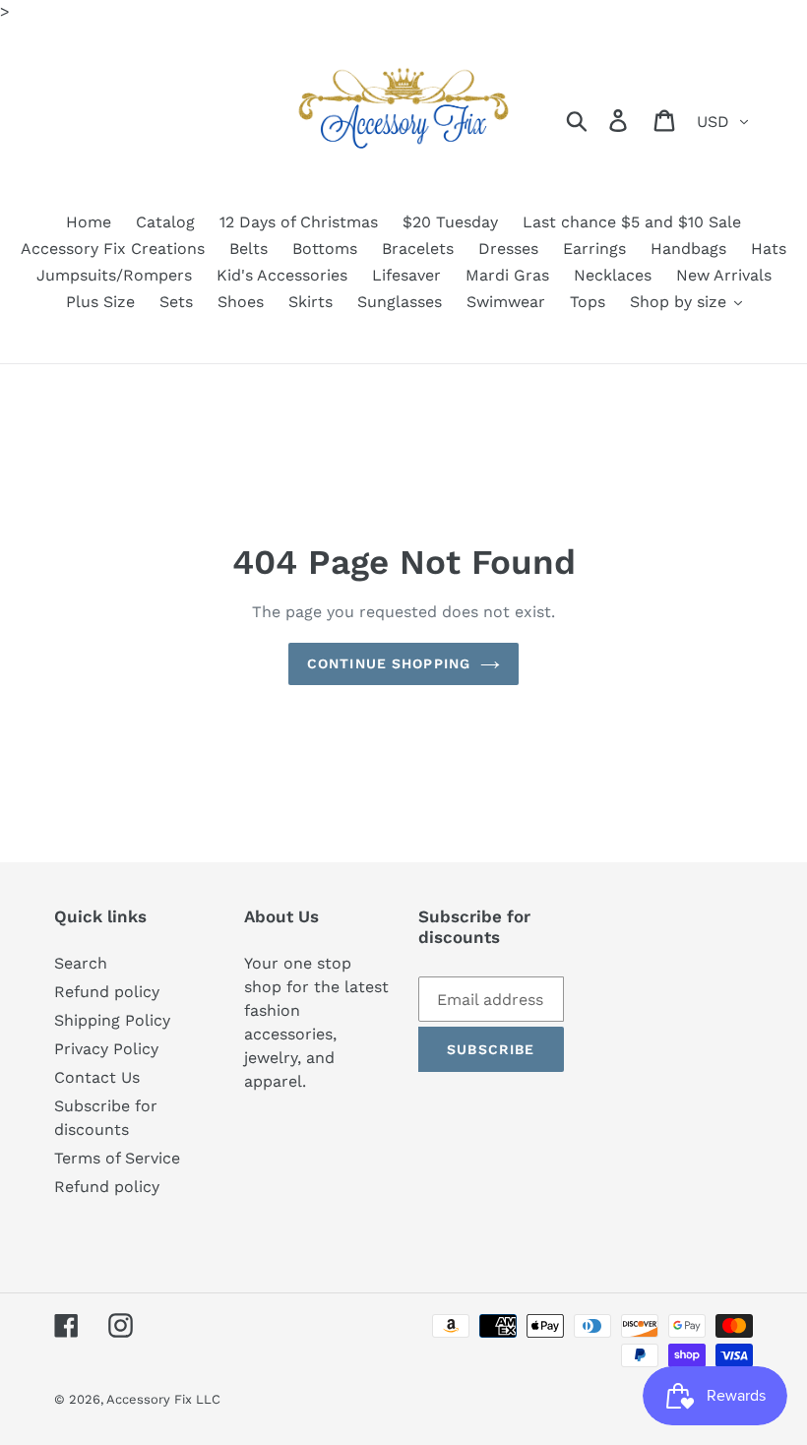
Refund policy (106, 991)
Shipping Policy (112, 1020)
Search (80, 963)
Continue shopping (388, 663)
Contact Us (97, 1077)
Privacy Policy (106, 1048)
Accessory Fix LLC (163, 1399)
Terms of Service (117, 1158)
